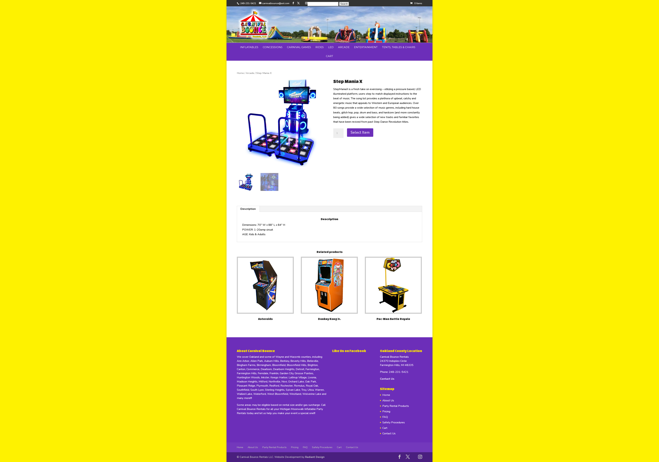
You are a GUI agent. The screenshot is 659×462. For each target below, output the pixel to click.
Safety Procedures (393, 422)
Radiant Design (315, 457)
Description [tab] (248, 209)
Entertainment (366, 47)
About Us (388, 400)
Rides (319, 47)
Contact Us (387, 379)
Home (240, 73)
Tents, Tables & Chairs (398, 47)
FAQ (385, 417)
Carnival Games (299, 47)
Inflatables (249, 47)
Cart (329, 56)
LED (331, 47)
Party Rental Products (395, 406)
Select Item (360, 132)
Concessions (272, 47)
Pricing (386, 411)
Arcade (344, 47)
